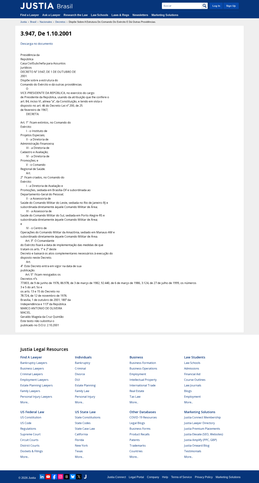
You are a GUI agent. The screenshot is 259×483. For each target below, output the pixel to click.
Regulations (28, 429)
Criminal (80, 368)
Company (153, 477)
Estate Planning (85, 385)
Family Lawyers (30, 391)
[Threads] (66, 476)
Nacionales (46, 21)
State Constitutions (87, 417)
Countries (136, 451)
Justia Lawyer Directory (199, 423)
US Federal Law (32, 412)
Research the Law (76, 15)
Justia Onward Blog (196, 445)
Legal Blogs (137, 423)
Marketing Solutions (165, 15)
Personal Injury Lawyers (36, 397)
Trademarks (138, 445)
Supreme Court (30, 434)
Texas (79, 451)
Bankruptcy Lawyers (33, 363)
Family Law (82, 391)
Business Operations (143, 368)
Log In (216, 5)
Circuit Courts (29, 440)
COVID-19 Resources (143, 417)
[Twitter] (79, 476)
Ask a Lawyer (51, 15)
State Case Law (85, 429)
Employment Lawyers (34, 380)
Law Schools (99, 15)
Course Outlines (194, 380)
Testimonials (192, 451)
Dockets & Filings (31, 451)
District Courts (29, 445)
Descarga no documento (36, 44)
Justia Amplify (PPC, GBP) (200, 440)
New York (81, 445)
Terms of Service (181, 477)
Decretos (60, 21)
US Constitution (30, 417)
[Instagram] (60, 476)
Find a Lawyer (29, 15)
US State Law (85, 412)
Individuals (83, 357)
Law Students (194, 357)
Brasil (33, 21)
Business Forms (140, 429)
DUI (77, 380)
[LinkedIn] (42, 476)
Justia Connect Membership (202, 417)
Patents (135, 440)
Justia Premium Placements (202, 429)
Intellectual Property (143, 380)
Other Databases (143, 412)
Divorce (80, 374)
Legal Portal (136, 477)
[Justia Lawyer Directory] (85, 476)
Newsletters (140, 15)
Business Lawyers (32, 368)
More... (24, 402)
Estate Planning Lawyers (36, 385)
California (81, 434)
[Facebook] (54, 476)
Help (165, 477)
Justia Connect (116, 477)
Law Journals (192, 385)
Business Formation (143, 363)
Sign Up (231, 5)
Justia (23, 21)
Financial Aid (192, 374)
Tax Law (135, 397)
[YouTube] (48, 476)
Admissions (191, 368)
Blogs (188, 391)
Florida (79, 440)
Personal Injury (85, 397)
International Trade (143, 385)
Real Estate (137, 391)
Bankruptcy (82, 363)
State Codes (83, 423)
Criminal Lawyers (31, 374)
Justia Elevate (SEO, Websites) (203, 434)
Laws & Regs (120, 15)
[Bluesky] (72, 476)
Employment (138, 374)
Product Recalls (140, 434)
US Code (25, 423)
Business (136, 357)
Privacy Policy (204, 477)
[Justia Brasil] (37, 6)
